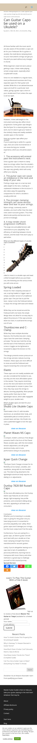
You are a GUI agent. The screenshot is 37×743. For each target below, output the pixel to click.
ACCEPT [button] (17, 738)
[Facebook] (7, 566)
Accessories (23, 31)
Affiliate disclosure (10, 705)
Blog (29, 31)
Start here (7, 719)
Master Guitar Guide (11, 690)
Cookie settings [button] (8, 739)
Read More (5, 735)
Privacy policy (8, 709)
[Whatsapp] (28, 566)
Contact (6, 713)
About (6, 701)
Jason (7, 31)
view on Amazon (18, 428)
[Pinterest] (21, 566)
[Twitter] (14, 566)
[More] (7, 570)
